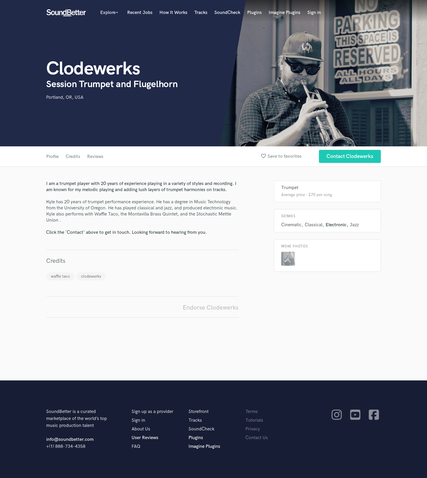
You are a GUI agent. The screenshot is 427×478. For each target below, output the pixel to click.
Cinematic (291, 225)
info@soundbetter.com (70, 439)
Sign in (314, 12)
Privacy (252, 429)
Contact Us (256, 438)
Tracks (200, 12)
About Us (141, 429)
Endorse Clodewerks (210, 307)
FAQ (136, 446)
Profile (52, 156)
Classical (313, 225)
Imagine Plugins (284, 12)
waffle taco (60, 276)
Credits (73, 156)
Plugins (254, 12)
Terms (251, 411)
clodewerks (91, 276)
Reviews (95, 156)
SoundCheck (227, 12)
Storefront (199, 411)
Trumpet (289, 188)
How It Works (173, 12)
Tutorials (254, 420)
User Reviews (145, 438)
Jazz (354, 225)
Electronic (336, 225)
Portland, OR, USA (64, 97)
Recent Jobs (139, 12)
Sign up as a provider (152, 411)
